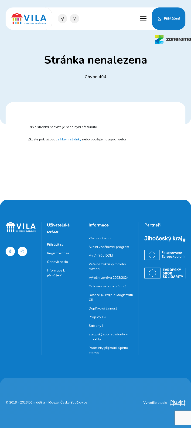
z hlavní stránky (69, 139)
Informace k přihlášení (56, 272)
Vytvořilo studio (155, 402)
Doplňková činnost (103, 308)
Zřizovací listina (101, 238)
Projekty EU (97, 317)
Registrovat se (58, 253)
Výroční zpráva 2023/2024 (109, 277)
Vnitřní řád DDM (101, 255)
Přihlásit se (55, 244)
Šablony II (96, 326)
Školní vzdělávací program (109, 247)
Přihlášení (172, 18)
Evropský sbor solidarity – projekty (108, 336)
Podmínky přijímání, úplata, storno (109, 350)
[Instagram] (74, 18)
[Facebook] (62, 18)
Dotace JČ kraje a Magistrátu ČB (111, 297)
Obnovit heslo (57, 262)
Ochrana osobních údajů (107, 286)
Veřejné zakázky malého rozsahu (107, 266)
